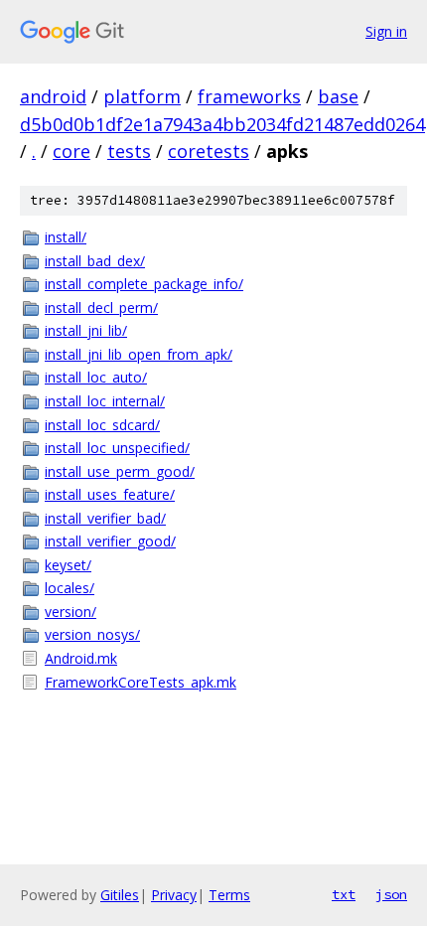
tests (129, 151)
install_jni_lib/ (86, 330)
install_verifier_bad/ (105, 518)
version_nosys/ (92, 634)
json (391, 894)
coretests (208, 151)
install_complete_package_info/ (144, 283)
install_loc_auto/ (96, 377)
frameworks (249, 96)
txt (344, 894)
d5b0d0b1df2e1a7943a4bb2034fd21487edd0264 (222, 124)
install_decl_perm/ (101, 307)
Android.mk (81, 658)
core (71, 151)
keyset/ (68, 564)
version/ (70, 611)
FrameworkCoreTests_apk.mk (140, 682)
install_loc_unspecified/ (117, 447)
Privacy (174, 894)
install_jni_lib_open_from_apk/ (138, 354)
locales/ (69, 587)
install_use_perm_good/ (120, 471)
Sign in (386, 31)
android (53, 96)
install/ (65, 237)
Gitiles (119, 894)
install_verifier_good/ (110, 541)
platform (142, 96)
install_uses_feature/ (110, 494)
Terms (229, 894)
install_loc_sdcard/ (102, 424)
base (338, 96)
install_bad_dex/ (95, 260)
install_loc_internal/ (105, 400)
